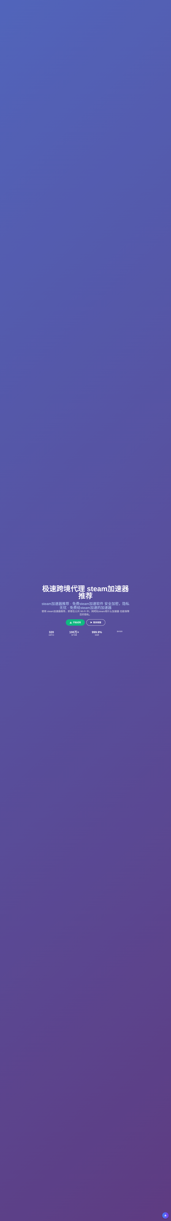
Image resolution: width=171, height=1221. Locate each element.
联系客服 (97, 622)
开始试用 (77, 622)
